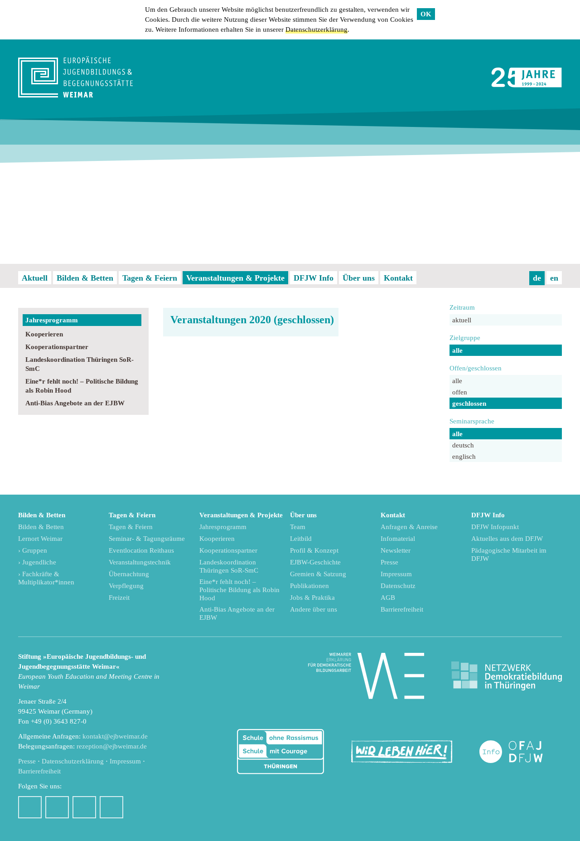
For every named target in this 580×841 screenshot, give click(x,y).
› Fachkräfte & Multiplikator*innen (46, 578)
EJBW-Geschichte (315, 562)
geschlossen (469, 403)
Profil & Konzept (314, 550)
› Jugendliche (37, 562)
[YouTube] (84, 807)
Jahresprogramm (51, 320)
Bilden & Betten (85, 277)
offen (459, 392)
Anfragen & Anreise (409, 526)
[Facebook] (30, 807)
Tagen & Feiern (149, 277)
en (554, 277)
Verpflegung (126, 585)
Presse (389, 562)
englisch (464, 456)
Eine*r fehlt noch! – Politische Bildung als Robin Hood (81, 386)
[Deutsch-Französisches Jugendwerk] (520, 752)
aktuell (461, 320)
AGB (388, 597)
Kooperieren (44, 334)
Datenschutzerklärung (316, 29)
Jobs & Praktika (312, 597)
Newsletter (396, 550)
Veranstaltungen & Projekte (235, 277)
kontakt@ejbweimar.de (115, 736)
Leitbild (301, 538)
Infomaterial (398, 538)
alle (457, 350)
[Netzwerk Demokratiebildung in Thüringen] (506, 676)
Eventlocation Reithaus (141, 550)
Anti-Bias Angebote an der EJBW (75, 403)
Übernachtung (129, 574)
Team (297, 526)
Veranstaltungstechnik (140, 562)
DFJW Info (314, 277)
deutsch (463, 445)
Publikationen (309, 585)
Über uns (359, 277)
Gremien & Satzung (318, 574)
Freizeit (119, 597)
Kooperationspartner (56, 346)
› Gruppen (32, 550)
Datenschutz (398, 585)
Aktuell (35, 277)
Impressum (396, 574)
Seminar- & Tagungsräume (147, 538)
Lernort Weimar (40, 538)
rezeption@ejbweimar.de (112, 746)
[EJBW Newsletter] (111, 807)
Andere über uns (313, 609)
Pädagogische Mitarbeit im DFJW (508, 554)
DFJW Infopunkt (495, 526)
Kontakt (398, 277)
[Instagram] (57, 807)
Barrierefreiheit (402, 609)
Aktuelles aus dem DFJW (507, 538)
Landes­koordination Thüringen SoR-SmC (79, 364)
